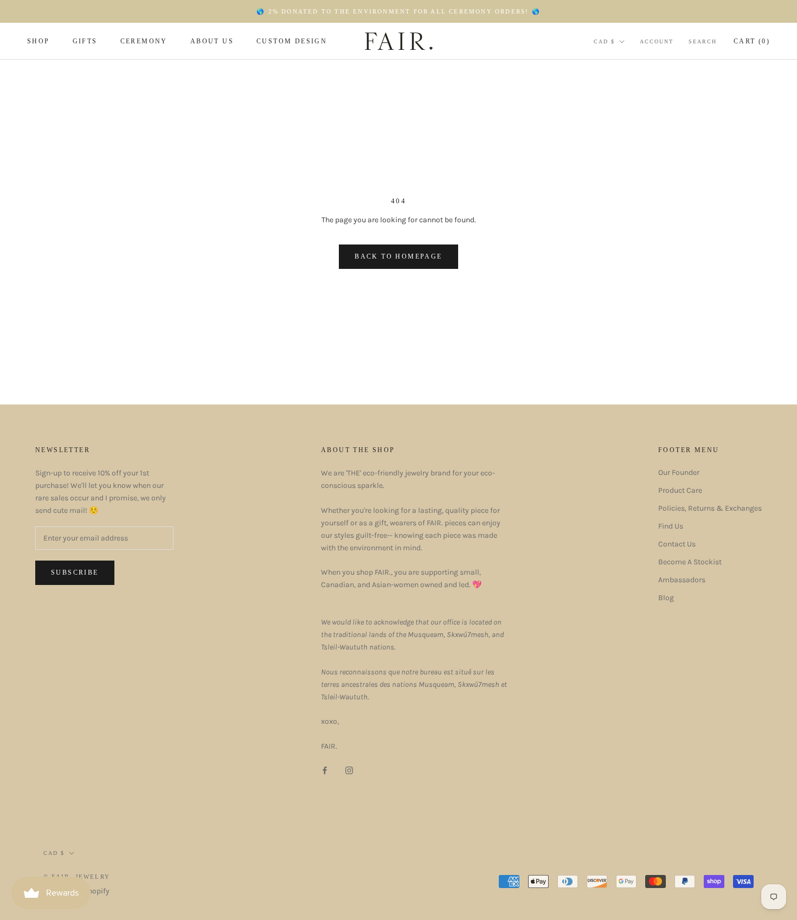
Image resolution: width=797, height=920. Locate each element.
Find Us (670, 526)
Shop (38, 41)
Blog (666, 597)
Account (656, 41)
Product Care (680, 490)
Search (703, 41)
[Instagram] (349, 769)
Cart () (752, 41)
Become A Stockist (690, 562)
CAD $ (604, 41)
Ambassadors (681, 579)
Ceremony (144, 41)
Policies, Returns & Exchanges (710, 508)
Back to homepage (398, 256)
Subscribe (75, 572)
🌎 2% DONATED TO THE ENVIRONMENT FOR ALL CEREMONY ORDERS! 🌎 (398, 11)
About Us (212, 41)
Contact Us (677, 544)
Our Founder (678, 472)
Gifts (85, 41)
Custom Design (291, 41)
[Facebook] (325, 769)
